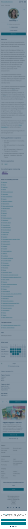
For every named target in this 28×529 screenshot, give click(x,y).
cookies (6, 514)
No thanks (13, 523)
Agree (13, 519)
